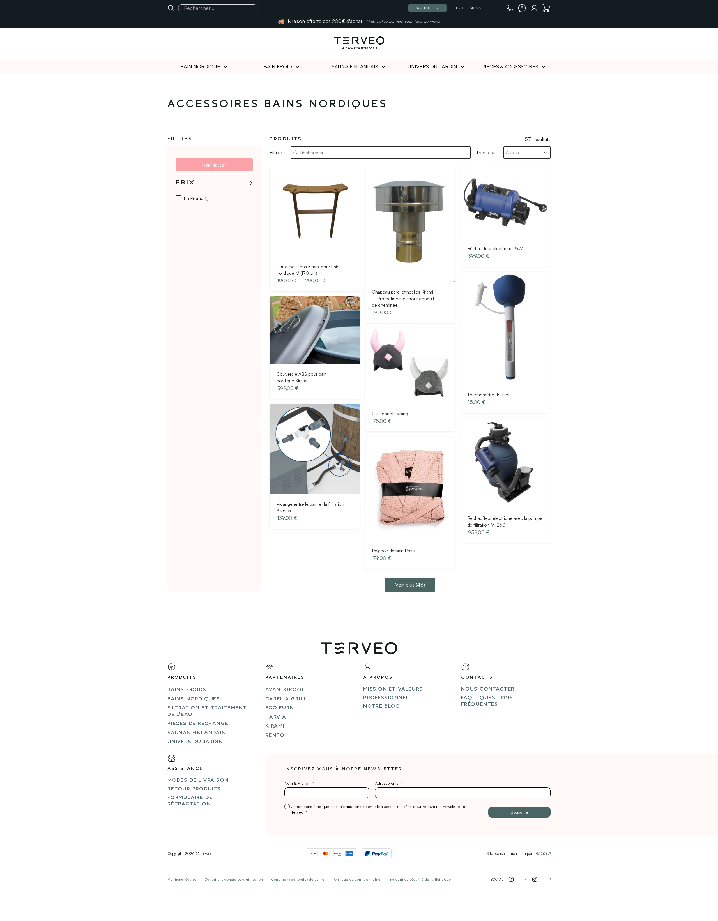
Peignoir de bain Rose (393, 550)
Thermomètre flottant (488, 395)
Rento (275, 735)
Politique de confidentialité (357, 879)
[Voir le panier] (546, 8)
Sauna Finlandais (355, 66)
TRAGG (540, 853)
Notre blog (381, 706)
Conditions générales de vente (297, 879)
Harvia (275, 717)
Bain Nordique (200, 66)
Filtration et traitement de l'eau (207, 711)
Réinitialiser (214, 164)
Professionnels (472, 8)
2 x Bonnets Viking (390, 413)
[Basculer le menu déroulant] (225, 66)
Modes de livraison (198, 780)
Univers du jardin (432, 66)
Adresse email (389, 783)
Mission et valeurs (393, 689)
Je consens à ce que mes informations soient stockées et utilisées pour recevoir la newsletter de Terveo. (379, 809)
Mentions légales (181, 879)
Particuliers (427, 8)
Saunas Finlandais (196, 733)
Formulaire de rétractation (189, 801)
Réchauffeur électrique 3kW (495, 248)
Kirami (275, 726)
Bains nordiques (193, 699)
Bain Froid (278, 66)
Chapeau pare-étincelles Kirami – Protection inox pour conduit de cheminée (403, 298)
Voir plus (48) (410, 584)
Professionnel (386, 698)
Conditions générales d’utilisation (234, 879)
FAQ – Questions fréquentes (487, 701)
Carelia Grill (286, 699)
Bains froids (186, 689)
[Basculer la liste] (545, 152)
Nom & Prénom (299, 783)
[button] (214, 183)
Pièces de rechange (197, 723)
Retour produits (194, 789)
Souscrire (519, 812)
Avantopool (285, 689)
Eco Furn (279, 708)
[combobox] (522, 152)
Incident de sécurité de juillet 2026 (420, 879)
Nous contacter (488, 689)
